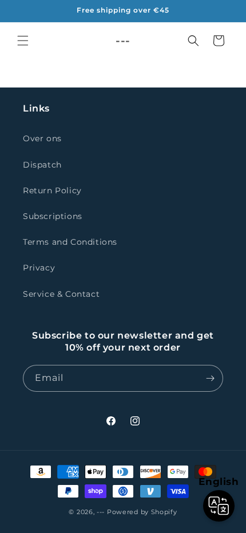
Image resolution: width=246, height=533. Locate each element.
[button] (22, 40)
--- (101, 512)
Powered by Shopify (142, 512)
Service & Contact (61, 294)
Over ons (42, 138)
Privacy (39, 267)
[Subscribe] (210, 378)
